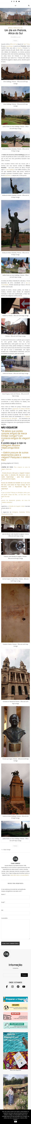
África (10, 28)
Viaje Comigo (6, 849)
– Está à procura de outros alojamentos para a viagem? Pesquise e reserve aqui (15, 456)
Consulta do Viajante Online (17, 506)
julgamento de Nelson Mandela (21, 408)
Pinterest (4, 514)
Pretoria (15, 40)
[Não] (29, 1117)
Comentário (4, 918)
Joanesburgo (9, 46)
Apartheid (7, 175)
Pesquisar (24, 975)
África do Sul (18, 28)
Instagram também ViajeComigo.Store (10, 446)
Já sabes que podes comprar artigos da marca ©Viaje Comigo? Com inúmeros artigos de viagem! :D (15, 436)
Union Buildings (10, 169)
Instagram (15, 512)
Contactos (15, 968)
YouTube (10, 514)
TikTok (27, 512)
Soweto (19, 48)
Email (3, 902)
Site (2, 910)
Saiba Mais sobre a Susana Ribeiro (19, 875)
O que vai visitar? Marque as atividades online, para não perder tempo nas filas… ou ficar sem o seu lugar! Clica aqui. (15, 494)
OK (15, 1121)
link (10, 508)
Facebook (21, 512)
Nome (3, 894)
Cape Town (26, 44)
